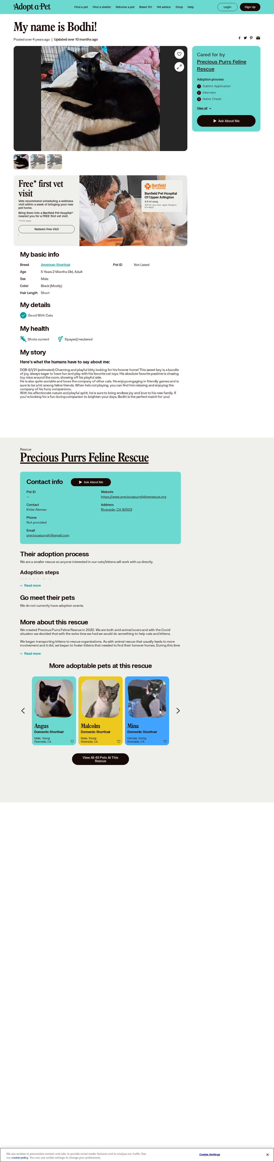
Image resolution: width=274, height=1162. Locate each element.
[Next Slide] (181, 98)
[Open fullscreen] (179, 67)
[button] (54, 710)
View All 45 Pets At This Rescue (100, 759)
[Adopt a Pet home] (32, 7)
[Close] (267, 1154)
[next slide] (178, 710)
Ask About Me (228, 121)
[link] (125, 7)
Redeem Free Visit (47, 229)
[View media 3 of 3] (54, 161)
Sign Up (250, 7)
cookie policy (19, 1157)
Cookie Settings (209, 1154)
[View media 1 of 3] (21, 161)
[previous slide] (23, 710)
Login (227, 7)
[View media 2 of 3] (37, 161)
